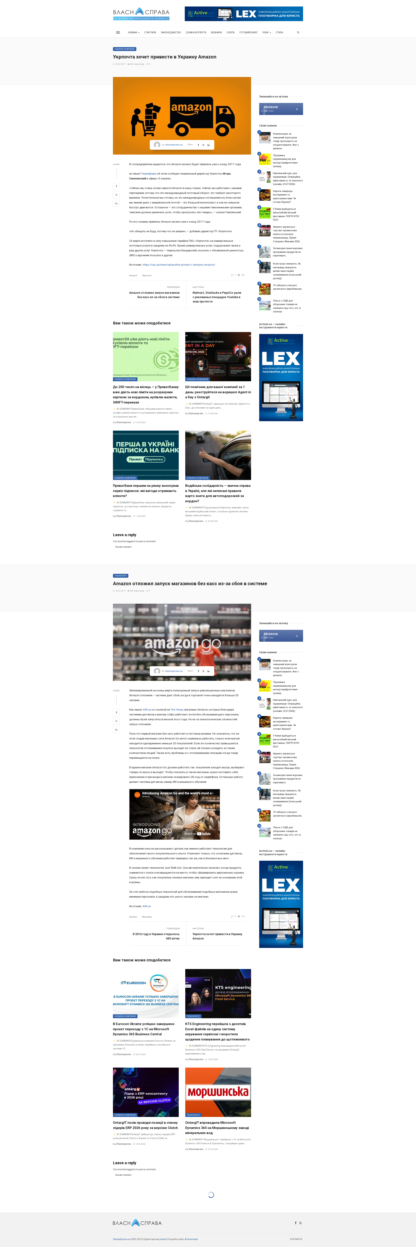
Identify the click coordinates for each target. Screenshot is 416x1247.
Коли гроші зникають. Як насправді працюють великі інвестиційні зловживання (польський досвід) (287, 271)
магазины (147, 917)
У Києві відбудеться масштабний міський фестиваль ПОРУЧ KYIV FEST (286, 214)
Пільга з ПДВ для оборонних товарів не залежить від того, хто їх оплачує (287, 306)
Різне (266, 32)
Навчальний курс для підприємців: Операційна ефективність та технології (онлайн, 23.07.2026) (288, 179)
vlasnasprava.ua (174, 144)
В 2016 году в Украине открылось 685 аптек (156, 936)
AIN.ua (147, 709)
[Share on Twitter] (116, 194)
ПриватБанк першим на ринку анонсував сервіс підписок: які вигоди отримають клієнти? (146, 491)
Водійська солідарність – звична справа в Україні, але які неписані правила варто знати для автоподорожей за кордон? (218, 493)
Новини (132, 32)
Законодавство (171, 32)
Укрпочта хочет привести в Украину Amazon (217, 936)
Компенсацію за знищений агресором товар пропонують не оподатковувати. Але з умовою (286, 141)
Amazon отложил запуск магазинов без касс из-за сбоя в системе (154, 295)
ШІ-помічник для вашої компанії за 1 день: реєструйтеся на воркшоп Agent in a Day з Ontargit (218, 392)
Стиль (279, 32)
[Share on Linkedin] (116, 203)
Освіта (231, 32)
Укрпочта (146, 275)
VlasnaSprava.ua (121, 1239)
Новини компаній (125, 49)
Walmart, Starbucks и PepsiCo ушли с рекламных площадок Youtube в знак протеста (217, 297)
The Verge (177, 709)
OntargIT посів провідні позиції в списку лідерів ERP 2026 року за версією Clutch (145, 1125)
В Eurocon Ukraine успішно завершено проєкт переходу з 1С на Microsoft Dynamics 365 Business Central (144, 1029)
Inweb (163, 1239)
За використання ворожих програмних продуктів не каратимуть (287, 252)
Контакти (296, 1239)
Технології (121, 576)
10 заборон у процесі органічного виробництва (287, 287)
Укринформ (148, 173)
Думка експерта (196, 32)
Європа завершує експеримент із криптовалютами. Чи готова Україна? (284, 197)
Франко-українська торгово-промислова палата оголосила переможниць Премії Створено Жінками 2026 (286, 234)
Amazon (133, 275)
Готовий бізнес (249, 32)
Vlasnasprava (123, 422)
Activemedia (191, 1239)
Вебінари (216, 32)
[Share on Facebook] (116, 186)
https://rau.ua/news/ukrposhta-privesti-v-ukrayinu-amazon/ (179, 264)
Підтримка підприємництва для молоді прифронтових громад (285, 161)
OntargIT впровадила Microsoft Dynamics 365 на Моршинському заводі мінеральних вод (217, 1128)
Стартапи (150, 32)
